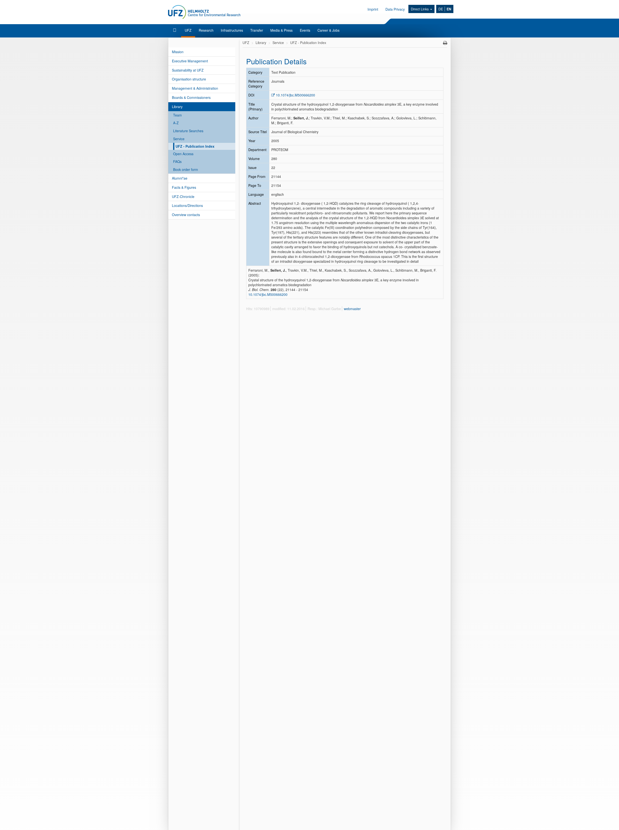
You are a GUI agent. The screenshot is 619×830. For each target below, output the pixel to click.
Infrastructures (232, 30)
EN (449, 9)
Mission (178, 51)
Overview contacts (186, 214)
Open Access (183, 153)
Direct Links (420, 9)
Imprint (373, 9)
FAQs (177, 161)
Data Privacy (395, 9)
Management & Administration (195, 88)
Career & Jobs (328, 30)
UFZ (188, 30)
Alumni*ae (179, 178)
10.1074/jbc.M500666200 (295, 95)
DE (440, 9)
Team (177, 115)
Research (206, 30)
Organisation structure (189, 79)
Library (177, 106)
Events (305, 30)
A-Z (176, 122)
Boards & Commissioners (191, 97)
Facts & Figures (184, 187)
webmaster (352, 308)
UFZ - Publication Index (195, 146)
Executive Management (190, 60)
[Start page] (175, 30)
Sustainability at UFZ (188, 70)
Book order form (185, 169)
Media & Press (281, 30)
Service (178, 138)
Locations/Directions (187, 205)
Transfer (256, 30)
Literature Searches (188, 130)
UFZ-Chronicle (183, 196)
